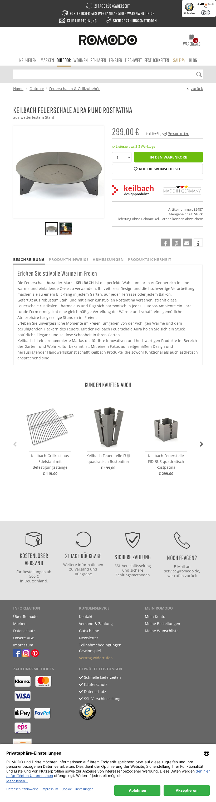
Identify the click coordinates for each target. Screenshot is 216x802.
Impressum (23, 644)
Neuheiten (28, 60)
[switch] (205, 12)
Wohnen (80, 60)
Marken (47, 60)
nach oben (106, 515)
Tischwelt (133, 60)
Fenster (115, 60)
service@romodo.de (181, 570)
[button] (191, 40)
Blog (193, 60)
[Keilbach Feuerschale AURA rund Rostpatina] (51, 229)
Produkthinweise (69, 259)
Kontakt (85, 616)
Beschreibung (29, 259)
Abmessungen (108, 259)
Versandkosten (178, 133)
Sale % (179, 60)
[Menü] (213, 3)
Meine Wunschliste (162, 630)
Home (18, 88)
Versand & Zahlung (96, 623)
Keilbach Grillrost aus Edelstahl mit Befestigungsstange (50, 461)
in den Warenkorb (168, 157)
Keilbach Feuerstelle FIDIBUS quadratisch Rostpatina (166, 461)
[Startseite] (108, 41)
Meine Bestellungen (162, 623)
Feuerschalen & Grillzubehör (74, 88)
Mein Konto (155, 616)
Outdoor (64, 60)
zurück (197, 88)
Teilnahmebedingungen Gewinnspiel (100, 647)
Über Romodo (25, 616)
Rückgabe (83, 573)
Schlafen (98, 60)
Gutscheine (89, 630)
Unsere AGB (23, 637)
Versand (82, 569)
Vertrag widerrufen (96, 657)
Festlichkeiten (156, 60)
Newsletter (88, 637)
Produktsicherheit (149, 259)
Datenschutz (24, 630)
